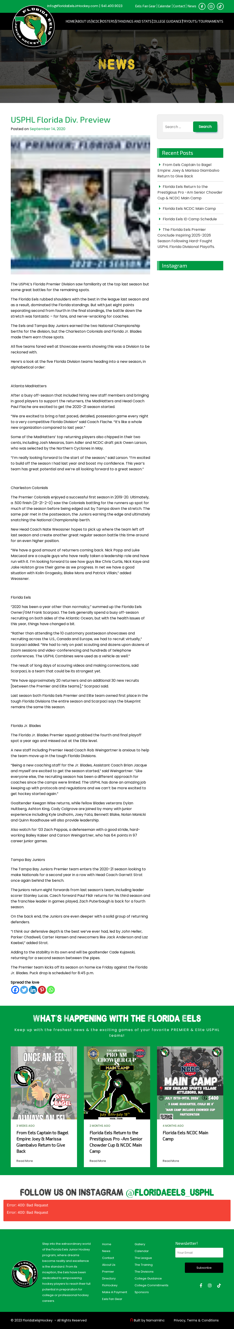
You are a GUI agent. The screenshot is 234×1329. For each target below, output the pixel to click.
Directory (109, 1278)
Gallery (140, 1244)
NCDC (95, 21)
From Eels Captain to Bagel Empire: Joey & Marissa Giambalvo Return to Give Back (188, 170)
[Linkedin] (33, 990)
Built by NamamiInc (149, 1320)
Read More (24, 1161)
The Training (144, 1265)
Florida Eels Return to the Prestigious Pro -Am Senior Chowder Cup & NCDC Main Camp (190, 192)
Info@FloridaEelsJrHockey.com (72, 5)
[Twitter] (24, 990)
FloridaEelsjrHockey (38, 1320)
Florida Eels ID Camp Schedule (190, 219)
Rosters (107, 21)
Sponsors (142, 1292)
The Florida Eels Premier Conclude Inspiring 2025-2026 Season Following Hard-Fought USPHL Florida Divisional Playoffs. (186, 238)
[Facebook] (15, 990)
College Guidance (167, 21)
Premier (108, 1271)
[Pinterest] (42, 990)
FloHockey (109, 1285)
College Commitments (151, 1285)
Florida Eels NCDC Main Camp (189, 208)
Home (70, 21)
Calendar (164, 6)
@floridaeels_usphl (170, 1193)
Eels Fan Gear (145, 6)
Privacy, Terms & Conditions (196, 1320)
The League (143, 1258)
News (191, 6)
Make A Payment (114, 1292)
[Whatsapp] (51, 990)
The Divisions (144, 1271)
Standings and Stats (133, 21)
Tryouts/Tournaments (202, 21)
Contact (179, 6)
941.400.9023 (111, 5)
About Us (83, 21)
